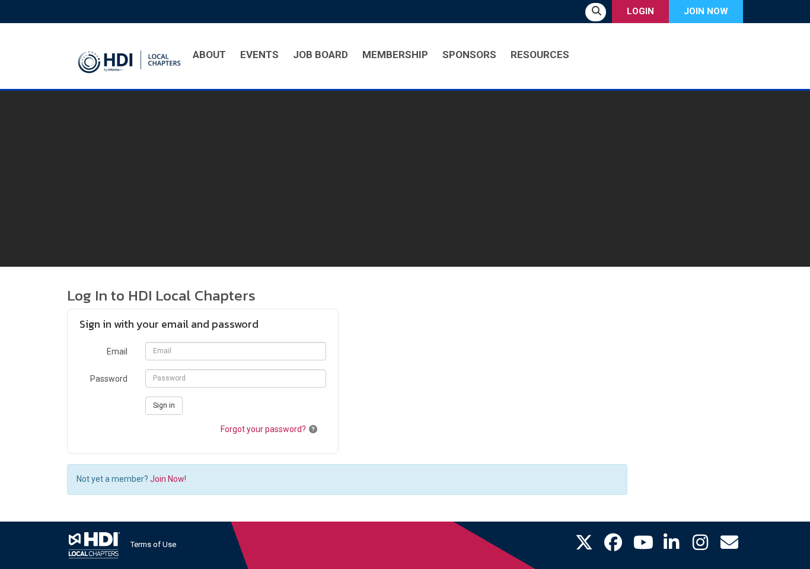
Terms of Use (153, 544)
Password (108, 378)
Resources (540, 54)
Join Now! (168, 479)
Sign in (164, 405)
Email (117, 351)
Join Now (706, 11)
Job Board (320, 54)
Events (259, 54)
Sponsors (469, 54)
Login (640, 11)
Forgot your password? (263, 429)
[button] (313, 429)
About (209, 54)
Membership (395, 54)
